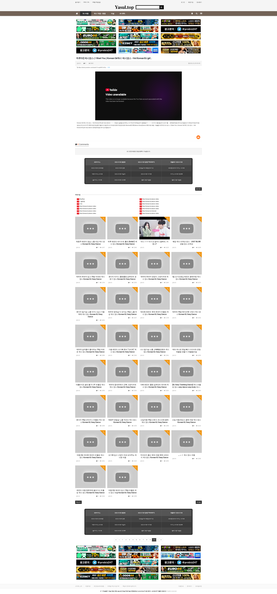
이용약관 (87, 586)
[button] (198, 189)
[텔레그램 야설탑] (181, 29)
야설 (112, 14)
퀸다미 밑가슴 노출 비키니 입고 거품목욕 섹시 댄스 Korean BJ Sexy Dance (90, 314)
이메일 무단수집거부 (113, 586)
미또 (80, 204)
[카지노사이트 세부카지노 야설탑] (138, 22)
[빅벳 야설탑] (181, 36)
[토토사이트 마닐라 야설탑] (96, 22)
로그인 (183, 2)
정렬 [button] (199, 502)
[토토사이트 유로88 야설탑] (96, 36)
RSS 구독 (86, 2)
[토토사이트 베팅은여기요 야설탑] (138, 36)
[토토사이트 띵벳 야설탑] (96, 29)
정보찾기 (199, 2)
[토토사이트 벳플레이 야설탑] (138, 29)
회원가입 (190, 2)
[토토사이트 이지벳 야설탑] (138, 43)
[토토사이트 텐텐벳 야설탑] (181, 22)
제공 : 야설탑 (155, 125)
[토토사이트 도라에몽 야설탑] (138, 50)
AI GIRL (122, 14)
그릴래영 (81, 201)
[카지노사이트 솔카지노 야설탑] (181, 43)
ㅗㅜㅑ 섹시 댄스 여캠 (186, 455)
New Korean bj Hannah (148, 211)
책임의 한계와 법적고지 (129, 586)
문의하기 (189, 586)
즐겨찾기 (77, 2)
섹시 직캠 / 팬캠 (100, 14)
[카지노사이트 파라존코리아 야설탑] (181, 50)
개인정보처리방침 (99, 586)
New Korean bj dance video (87, 206)
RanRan (81, 199)
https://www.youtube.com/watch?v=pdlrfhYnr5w (94, 67)
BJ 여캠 (86, 14)
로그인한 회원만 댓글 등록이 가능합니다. (138, 151)
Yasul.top (124, 6)
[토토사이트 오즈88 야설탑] (96, 43)
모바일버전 (198, 586)
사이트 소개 (78, 586)
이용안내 (181, 586)
